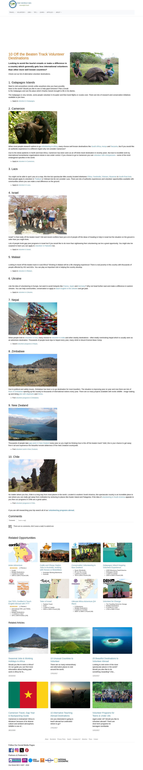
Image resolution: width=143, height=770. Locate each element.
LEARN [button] (42, 12)
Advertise (84, 739)
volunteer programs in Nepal (27, 344)
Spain (72, 286)
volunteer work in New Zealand (26, 449)
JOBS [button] (29, 12)
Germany (81, 286)
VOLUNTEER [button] (21, 12)
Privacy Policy (61, 739)
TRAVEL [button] (11, 12)
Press (90, 739)
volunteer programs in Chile (25, 503)
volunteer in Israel (24, 249)
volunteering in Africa (49, 146)
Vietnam (105, 177)
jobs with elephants (26, 394)
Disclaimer (53, 739)
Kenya (104, 146)
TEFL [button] (35, 12)
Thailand (38, 179)
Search (69, 739)
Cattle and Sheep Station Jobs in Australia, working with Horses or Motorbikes (51, 567)
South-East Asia (125, 177)
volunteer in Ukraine (25, 292)
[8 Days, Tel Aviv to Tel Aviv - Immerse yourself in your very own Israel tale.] (54, 589)
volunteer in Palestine (43, 246)
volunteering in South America (113, 497)
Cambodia (97, 177)
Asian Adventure (15, 565)
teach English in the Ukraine (67, 289)
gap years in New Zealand (39, 443)
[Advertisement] (71, 35)
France (66, 286)
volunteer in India (58, 338)
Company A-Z (76, 739)
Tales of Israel (46, 601)
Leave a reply (22, 520)
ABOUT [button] (58, 12)
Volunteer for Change (112, 601)
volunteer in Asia (31, 338)
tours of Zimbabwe (15, 392)
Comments (12, 520)
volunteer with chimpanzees (104, 155)
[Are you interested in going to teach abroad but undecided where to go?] (70, 695)
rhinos (40, 394)
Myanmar (113, 177)
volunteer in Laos (24, 185)
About (46, 739)
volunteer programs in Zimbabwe (27, 398)
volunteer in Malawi (25, 271)
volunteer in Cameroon (26, 161)
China (89, 177)
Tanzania (114, 146)
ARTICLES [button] (50, 12)
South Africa (96, 146)
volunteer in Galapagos (26, 101)
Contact (96, 739)
